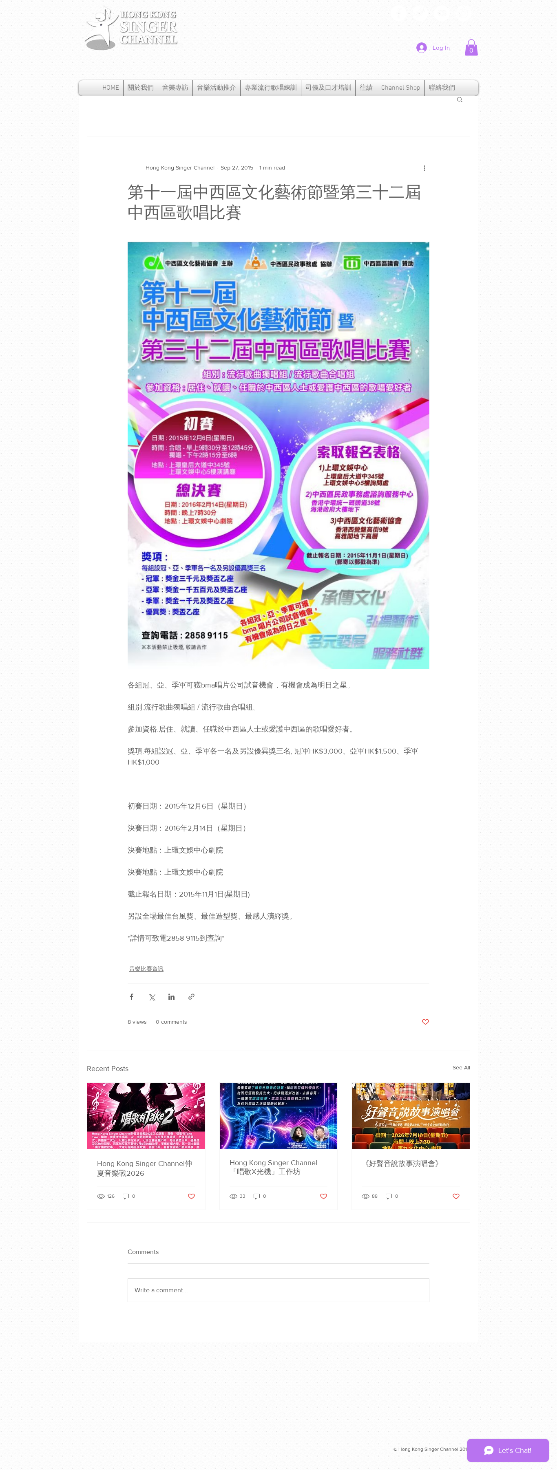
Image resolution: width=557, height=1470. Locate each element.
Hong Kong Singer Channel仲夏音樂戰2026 (144, 1168)
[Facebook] (399, 13)
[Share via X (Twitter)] (151, 997)
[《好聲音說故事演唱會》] (411, 1116)
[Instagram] (463, 13)
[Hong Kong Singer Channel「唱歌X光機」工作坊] (279, 1116)
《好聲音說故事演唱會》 (402, 1163)
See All (461, 1067)
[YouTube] (442, 13)
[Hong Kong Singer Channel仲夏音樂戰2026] (146, 1116)
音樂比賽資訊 (146, 968)
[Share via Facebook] (131, 997)
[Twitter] (420, 13)
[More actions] (424, 168)
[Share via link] (191, 997)
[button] (471, 47)
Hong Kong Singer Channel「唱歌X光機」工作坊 (273, 1167)
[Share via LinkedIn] (171, 997)
